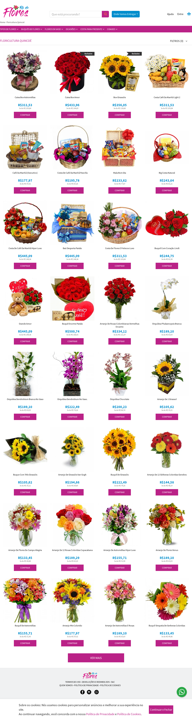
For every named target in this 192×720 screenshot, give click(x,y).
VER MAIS (96, 658)
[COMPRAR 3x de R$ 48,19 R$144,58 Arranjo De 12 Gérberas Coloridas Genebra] (167, 449)
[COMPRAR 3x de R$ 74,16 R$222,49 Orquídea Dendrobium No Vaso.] (72, 374)
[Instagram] (89, 693)
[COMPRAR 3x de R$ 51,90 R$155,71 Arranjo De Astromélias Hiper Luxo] (120, 525)
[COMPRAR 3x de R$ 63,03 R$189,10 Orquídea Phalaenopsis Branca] (167, 298)
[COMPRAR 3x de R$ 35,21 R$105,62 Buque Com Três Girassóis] (25, 449)
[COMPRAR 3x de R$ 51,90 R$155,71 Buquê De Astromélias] (25, 600)
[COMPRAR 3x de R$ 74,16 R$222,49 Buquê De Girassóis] (120, 449)
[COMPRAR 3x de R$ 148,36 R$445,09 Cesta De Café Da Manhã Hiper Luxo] (25, 223)
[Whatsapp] (96, 693)
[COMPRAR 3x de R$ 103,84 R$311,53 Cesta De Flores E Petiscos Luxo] (120, 223)
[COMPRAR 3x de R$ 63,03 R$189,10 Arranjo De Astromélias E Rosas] (120, 600)
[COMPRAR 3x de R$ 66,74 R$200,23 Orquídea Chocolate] (120, 374)
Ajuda (170, 14)
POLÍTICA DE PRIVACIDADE (86, 685)
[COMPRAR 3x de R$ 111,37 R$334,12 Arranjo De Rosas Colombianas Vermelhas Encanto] (120, 298)
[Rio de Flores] (90, 675)
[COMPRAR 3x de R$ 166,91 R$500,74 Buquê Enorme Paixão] (72, 298)
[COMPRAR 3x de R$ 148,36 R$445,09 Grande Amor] (25, 298)
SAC (113, 681)
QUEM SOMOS (66, 685)
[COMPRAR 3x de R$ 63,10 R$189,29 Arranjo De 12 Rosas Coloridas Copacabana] (72, 525)
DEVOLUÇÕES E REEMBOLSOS (96, 681)
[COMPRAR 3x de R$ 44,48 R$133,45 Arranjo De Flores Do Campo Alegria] (25, 525)
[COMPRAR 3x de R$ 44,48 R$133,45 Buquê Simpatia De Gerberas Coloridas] (167, 600)
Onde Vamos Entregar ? (126, 14)
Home (2, 22)
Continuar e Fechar (161, 709)
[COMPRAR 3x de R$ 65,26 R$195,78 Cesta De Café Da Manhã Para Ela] (72, 147)
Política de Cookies (129, 714)
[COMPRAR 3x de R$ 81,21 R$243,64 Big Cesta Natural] (167, 147)
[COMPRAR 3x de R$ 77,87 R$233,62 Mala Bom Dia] (120, 147)
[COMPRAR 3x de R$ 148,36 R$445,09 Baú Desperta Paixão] (72, 223)
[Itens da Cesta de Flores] (189, 14)
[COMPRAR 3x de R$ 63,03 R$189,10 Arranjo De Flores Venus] (167, 525)
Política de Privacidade (100, 714)
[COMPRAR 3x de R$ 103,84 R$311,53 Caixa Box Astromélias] (25, 72)
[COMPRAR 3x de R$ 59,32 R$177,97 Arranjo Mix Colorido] (72, 600)
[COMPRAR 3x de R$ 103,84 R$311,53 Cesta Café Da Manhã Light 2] (167, 72)
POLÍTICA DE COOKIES (110, 685)
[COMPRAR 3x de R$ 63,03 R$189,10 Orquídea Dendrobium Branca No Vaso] (25, 374)
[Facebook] (82, 693)
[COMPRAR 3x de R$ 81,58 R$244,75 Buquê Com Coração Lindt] (167, 223)
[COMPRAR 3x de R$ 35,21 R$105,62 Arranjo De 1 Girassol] (167, 374)
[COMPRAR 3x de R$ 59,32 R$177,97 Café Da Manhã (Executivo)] (25, 147)
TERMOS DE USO (72, 681)
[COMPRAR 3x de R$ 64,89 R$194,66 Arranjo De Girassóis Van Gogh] (72, 449)
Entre (180, 14)
